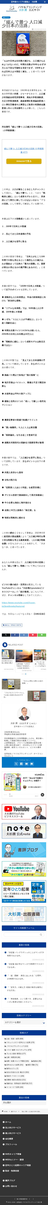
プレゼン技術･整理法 (16, 1054)
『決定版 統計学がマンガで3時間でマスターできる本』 (25, 965)
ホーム (8, 1122)
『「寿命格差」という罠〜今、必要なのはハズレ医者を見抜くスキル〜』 (24, 1000)
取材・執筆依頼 (12, 1171)
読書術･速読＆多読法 (16, 1080)
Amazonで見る (24, 161)
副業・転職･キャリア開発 (17, 1061)
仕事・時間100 (13, 1057)
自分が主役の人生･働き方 (17, 1072)
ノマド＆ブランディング (17, 1046)
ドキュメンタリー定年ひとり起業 (20, 1042)
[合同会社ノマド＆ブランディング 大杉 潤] (24, 11)
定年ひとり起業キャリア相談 (18, 1165)
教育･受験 (32, 1065)
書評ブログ (6, 17)
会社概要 (9, 1139)
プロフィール (11, 1144)
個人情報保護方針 (22, 1199)
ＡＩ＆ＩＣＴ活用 (14, 1087)
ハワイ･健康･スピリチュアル (18, 1050)
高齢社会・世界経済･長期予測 (12, 625)
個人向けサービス (13, 1133)
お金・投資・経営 (14, 1039)
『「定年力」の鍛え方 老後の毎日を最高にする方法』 (25, 988)
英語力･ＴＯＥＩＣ (15, 1076)
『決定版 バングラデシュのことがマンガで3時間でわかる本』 (25, 954)
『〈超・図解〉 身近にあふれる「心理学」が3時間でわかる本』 (25, 977)
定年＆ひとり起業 (14, 1065)
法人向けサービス (13, 1127)
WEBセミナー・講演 (14, 1160)
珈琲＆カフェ (12, 1068)
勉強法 (37, 1061)
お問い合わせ (11, 1186)
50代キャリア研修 (13, 1154)
